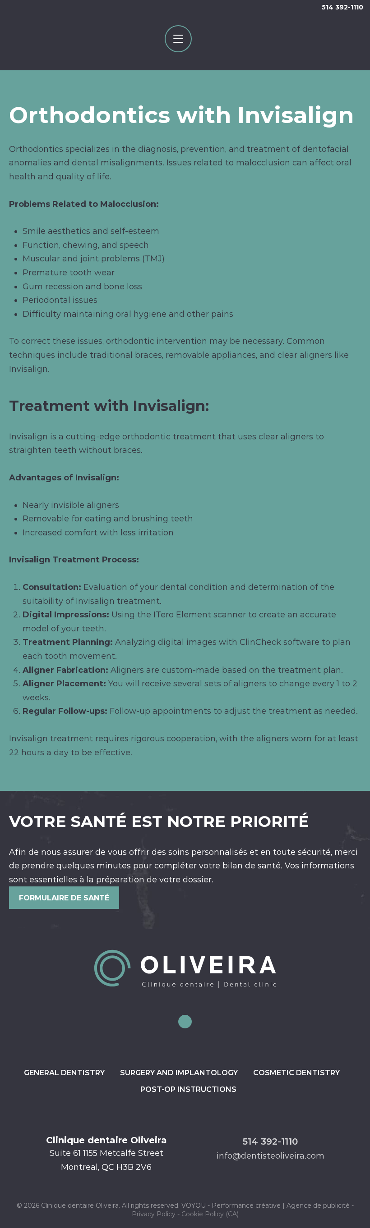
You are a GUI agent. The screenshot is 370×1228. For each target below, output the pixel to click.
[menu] (178, 38)
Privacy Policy (154, 1214)
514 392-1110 (342, 7)
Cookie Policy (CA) (210, 1214)
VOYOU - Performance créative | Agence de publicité (265, 1205)
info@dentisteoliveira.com (270, 1156)
